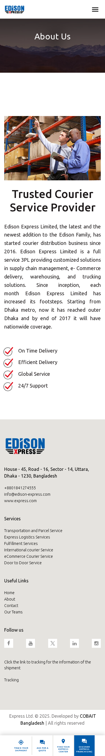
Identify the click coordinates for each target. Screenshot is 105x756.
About (9, 599)
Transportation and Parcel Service (33, 530)
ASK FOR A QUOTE (42, 749)
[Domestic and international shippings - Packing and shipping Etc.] (14, 9)
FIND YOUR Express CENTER (63, 749)
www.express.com (20, 501)
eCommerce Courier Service (28, 556)
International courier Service (28, 550)
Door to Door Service (23, 563)
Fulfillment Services (21, 543)
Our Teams (13, 612)
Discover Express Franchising (84, 749)
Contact (11, 605)
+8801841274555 (20, 488)
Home (9, 592)
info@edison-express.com (27, 494)
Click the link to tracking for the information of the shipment (47, 665)
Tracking (11, 680)
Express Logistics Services (27, 537)
